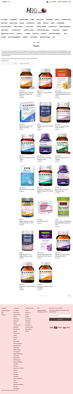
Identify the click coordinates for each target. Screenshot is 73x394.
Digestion (19, 33)
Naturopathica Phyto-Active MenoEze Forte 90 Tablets (45, 255)
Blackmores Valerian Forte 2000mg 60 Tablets (62, 255)
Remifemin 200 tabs (42, 221)
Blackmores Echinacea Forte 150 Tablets (45, 287)
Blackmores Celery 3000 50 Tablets (44, 93)
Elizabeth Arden (23, 19)
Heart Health (4, 30)
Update (15, 63)
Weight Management (64, 26)
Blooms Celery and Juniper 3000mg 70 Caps (44, 158)
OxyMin (39, 23)
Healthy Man (29, 26)
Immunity (65, 30)
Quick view (27, 76)
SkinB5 (32, 19)
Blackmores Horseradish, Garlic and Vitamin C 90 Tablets (26, 94)
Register (65, 1)
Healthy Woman (18, 26)
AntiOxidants (33, 37)
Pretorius (45, 23)
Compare (27, 78)
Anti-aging (36, 33)
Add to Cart (27, 81)
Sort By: (21, 63)
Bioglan (57, 19)
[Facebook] (47, 2)
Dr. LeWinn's (4, 19)
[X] (50, 2)
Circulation (56, 30)
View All (27, 331)
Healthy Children (41, 26)
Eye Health (44, 33)
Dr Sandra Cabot (66, 19)
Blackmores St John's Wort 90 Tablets (27, 287)
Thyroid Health (52, 26)
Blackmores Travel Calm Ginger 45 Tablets (26, 126)
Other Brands (60, 23)
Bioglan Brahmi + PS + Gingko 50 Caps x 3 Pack (26, 255)
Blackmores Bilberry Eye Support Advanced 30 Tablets (45, 190)
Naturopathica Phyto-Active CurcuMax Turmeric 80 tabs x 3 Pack (63, 94)
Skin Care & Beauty (6, 26)
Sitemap (3, 314)
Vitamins (3, 37)
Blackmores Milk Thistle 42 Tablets (27, 158)
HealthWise (4, 23)
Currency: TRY (6, 1)
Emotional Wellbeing (43, 30)
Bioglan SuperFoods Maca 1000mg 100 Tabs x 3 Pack (26, 222)
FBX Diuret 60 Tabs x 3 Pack (26, 189)
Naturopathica (30, 23)
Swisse (52, 23)
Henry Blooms (13, 23)
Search (54, 1)
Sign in (59, 1)
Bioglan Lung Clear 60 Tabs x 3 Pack (45, 126)
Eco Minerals (13, 19)
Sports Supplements (54, 33)
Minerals (25, 37)
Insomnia (27, 33)
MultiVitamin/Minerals (14, 37)
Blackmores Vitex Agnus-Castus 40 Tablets (62, 126)
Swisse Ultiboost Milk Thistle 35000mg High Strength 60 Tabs (63, 223)
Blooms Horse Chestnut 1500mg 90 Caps (61, 190)
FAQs (53, 37)
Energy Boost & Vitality (7, 33)
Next (69, 295)
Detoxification (16, 30)
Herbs (65, 33)
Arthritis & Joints (29, 30)
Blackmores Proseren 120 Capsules (62, 158)
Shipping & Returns (45, 37)
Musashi (22, 23)
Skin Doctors (40, 19)
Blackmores (49, 19)
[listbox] (29, 63)
